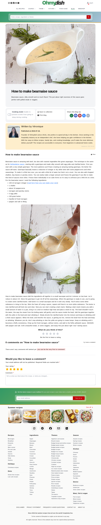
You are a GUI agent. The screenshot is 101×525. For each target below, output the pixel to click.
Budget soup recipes (57, 453)
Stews (53, 490)
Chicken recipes (56, 460)
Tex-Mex (75, 478)
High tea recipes (56, 466)
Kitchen (51, 8)
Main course (11, 447)
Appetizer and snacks (57, 438)
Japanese (76, 467)
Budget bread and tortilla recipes (61, 443)
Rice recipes (55, 483)
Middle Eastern (77, 471)
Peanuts (32, 477)
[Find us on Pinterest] (11, 3)
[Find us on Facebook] (14, 3)
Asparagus (33, 441)
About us (81, 507)
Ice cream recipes (56, 468)
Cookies (53, 464)
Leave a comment (90, 342)
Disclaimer (20, 507)
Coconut (32, 451)
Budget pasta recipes (57, 445)
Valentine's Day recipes (58, 498)
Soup (9, 458)
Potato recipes (55, 479)
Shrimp (32, 488)
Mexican (75, 469)
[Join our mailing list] (16, 3)
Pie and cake (12, 449)
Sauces (10, 453)
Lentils (32, 466)
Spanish (75, 473)
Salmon (32, 485)
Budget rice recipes (57, 451)
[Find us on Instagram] (9, 3)
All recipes (20, 8)
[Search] (89, 17)
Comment (10, 373)
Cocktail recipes (56, 462)
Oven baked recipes (57, 473)
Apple (31, 438)
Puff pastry (33, 483)
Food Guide (63, 8)
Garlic (31, 460)
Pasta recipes (55, 475)
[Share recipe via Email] (88, 115)
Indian (75, 461)
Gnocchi (32, 462)
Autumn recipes (77, 438)
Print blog (42, 115)
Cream (32, 456)
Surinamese (76, 476)
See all (89, 407)
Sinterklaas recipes (57, 488)
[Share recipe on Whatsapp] (71, 115)
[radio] (43, 333)
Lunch (10, 445)
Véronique (37, 126)
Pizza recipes (55, 477)
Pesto (31, 479)
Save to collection (45, 112)
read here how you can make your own (42, 183)
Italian (75, 465)
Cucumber (33, 458)
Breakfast (11, 441)
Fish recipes (76, 497)
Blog (73, 8)
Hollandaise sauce (17, 164)
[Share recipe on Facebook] (75, 115)
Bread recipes (55, 441)
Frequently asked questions (54, 507)
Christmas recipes (13, 467)
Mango (32, 468)
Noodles (32, 473)
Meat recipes (77, 499)
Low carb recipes (13, 476)
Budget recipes (55, 449)
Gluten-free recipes (13, 474)
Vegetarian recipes (78, 503)
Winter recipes (77, 445)
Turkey (32, 492)
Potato (31, 481)
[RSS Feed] (18, 3)
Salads (10, 451)
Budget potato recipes (57, 447)
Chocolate (33, 449)
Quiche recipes (55, 481)
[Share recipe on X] (84, 115)
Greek (75, 459)
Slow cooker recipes (79, 489)
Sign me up (78, 398)
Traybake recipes (56, 496)
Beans (31, 445)
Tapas (53, 492)
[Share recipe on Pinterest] (80, 115)
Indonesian (76, 463)
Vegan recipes (77, 501)
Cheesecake (55, 458)
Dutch (75, 454)
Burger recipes (55, 456)
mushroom (33, 471)
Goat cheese (33, 464)
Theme (41, 8)
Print (93, 154)
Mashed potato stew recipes (59, 471)
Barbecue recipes (78, 485)
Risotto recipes (55, 485)
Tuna (31, 490)
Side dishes (11, 456)
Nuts (31, 475)
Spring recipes (77, 441)
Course (31, 8)
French (75, 456)
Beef (31, 447)
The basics (54, 494)
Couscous (33, 453)
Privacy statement (34, 507)
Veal (31, 494)
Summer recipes (78, 443)
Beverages (11, 438)
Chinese (75, 452)
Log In (91, 3)
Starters (10, 460)
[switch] (9, 114)
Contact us (71, 507)
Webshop (81, 8)
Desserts (10, 443)
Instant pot (76, 487)
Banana (32, 443)
